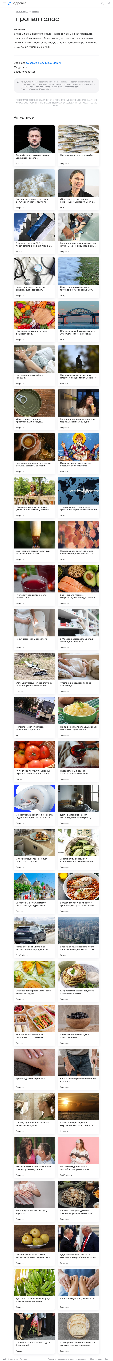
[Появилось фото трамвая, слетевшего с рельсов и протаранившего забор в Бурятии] (34, 717)
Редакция (52, 1359)
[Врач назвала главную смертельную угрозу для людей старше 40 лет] (78, 585)
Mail (4, 1359)
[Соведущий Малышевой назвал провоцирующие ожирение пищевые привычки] (78, 1333)
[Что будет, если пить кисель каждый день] (34, 585)
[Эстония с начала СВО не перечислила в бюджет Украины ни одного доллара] (34, 233)
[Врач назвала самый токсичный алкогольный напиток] (34, 541)
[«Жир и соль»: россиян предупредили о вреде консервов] (34, 409)
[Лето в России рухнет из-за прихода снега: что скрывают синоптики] (78, 277)
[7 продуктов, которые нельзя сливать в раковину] (34, 849)
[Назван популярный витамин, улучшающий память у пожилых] (34, 497)
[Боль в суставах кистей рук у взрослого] (34, 1201)
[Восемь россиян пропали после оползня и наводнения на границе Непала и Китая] (78, 937)
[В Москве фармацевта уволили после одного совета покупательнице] (78, 629)
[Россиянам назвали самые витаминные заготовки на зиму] (34, 1245)
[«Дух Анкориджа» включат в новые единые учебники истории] (78, 1245)
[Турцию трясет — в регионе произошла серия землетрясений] (78, 497)
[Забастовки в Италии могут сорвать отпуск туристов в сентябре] (34, 893)
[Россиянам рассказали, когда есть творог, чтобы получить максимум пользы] (34, 189)
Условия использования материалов (73, 1359)
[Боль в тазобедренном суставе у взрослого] (78, 1069)
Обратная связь (96, 1359)
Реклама (23, 1359)
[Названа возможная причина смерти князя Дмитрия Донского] (78, 365)
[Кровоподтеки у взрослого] (34, 1069)
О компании (13, 1359)
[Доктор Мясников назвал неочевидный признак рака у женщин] (78, 805)
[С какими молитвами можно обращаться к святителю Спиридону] (78, 453)
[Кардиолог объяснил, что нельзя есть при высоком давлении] (34, 453)
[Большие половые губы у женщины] (34, 365)
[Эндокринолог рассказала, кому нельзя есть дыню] (34, 981)
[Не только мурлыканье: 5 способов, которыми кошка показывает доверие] (78, 1157)
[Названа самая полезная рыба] (78, 145)
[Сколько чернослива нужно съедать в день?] (78, 1025)
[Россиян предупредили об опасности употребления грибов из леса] (78, 1201)
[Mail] (9, 3)
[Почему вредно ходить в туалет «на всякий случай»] (34, 1113)
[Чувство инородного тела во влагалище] (78, 673)
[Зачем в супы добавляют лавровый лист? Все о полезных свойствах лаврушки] (78, 849)
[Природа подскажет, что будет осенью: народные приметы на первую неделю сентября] (78, 541)
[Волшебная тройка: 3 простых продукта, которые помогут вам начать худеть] (78, 893)
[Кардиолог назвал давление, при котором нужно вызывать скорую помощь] (78, 233)
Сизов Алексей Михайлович (43, 62)
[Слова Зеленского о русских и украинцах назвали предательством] (34, 145)
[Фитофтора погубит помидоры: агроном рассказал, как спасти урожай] (34, 761)
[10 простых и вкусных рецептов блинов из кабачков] (78, 981)
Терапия (35, 12)
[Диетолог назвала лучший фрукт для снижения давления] (34, 1289)
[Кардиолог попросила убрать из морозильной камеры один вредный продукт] (78, 409)
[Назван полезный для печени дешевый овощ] (34, 321)
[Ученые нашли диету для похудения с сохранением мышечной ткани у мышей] (34, 1025)
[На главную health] (18, 3)
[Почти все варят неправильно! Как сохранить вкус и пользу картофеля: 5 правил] (78, 717)
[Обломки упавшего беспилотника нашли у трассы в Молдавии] (34, 673)
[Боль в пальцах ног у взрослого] (78, 1289)
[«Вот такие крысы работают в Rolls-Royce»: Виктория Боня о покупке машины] (78, 189)
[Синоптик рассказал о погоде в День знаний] (34, 1333)
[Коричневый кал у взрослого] (34, 629)
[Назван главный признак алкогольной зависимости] (78, 761)
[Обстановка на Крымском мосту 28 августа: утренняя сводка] (78, 321)
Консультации (22, 12)
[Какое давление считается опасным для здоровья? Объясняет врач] (34, 277)
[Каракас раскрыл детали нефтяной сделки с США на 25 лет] (78, 1113)
